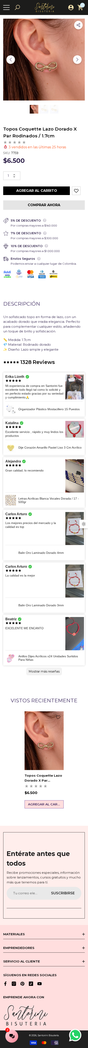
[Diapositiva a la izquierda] (10, 59)
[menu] (6, 7)
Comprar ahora (44, 205)
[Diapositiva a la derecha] (77, 59)
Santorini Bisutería (48, 1035)
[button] (17, 7)
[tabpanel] (44, 760)
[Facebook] (5, 984)
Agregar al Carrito (36, 191)
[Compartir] (78, 25)
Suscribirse (63, 893)
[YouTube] (39, 984)
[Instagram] (14, 984)
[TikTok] (31, 984)
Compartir (78, 25)
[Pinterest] (22, 984)
